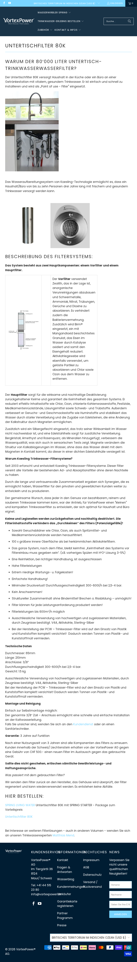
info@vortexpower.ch (46, 894)
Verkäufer (64, 894)
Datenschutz (92, 875)
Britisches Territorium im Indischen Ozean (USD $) (65, 3)
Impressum (91, 860)
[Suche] (129, 21)
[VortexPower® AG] (18, 21)
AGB (86, 867)
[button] (54, 12)
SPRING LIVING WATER (20, 805)
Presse (61, 925)
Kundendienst (83, 724)
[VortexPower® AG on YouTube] (9, 3)
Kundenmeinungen (71, 887)
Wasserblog (65, 879)
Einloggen (116, 3)
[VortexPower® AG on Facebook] (4, 3)
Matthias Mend (63, 835)
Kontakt (62, 860)
